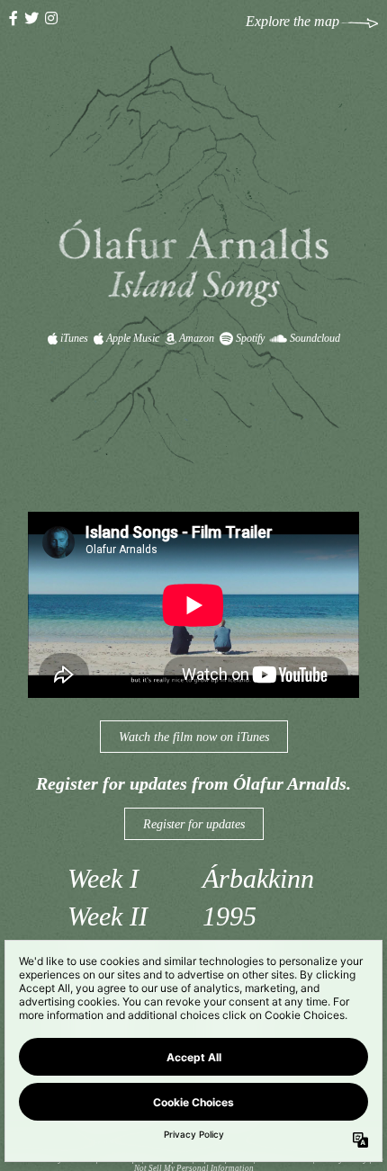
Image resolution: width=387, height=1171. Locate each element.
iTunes (73, 338)
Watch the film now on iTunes (194, 737)
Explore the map (292, 21)
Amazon (195, 338)
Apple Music (131, 338)
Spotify (249, 338)
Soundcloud (313, 338)
